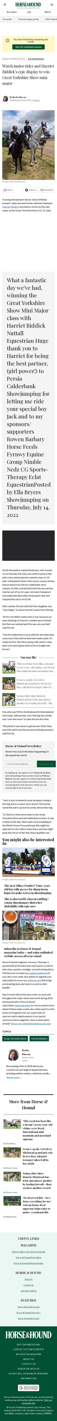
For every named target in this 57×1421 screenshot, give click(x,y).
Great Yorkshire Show (15, 1038)
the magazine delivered (36, 973)
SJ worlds (7, 19)
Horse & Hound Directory (28, 1312)
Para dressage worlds (28, 19)
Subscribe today (23, 1005)
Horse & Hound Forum (28, 1318)
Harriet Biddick (10, 206)
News (37, 100)
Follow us (32, 190)
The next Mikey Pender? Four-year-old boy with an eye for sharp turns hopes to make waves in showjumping (28, 889)
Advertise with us (28, 1368)
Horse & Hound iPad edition (28, 1257)
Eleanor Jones (11, 1168)
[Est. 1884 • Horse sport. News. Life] (28, 5)
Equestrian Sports (13, 59)
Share (9, 190)
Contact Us (29, 1285)
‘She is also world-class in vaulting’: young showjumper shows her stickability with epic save (26, 902)
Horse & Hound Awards (29, 1306)
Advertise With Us (28, 1290)
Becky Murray (19, 97)
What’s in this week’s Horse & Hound (28, 1251)
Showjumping (36, 59)
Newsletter (48, 190)
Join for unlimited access (28, 47)
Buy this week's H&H (28, 1344)
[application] (28, 545)
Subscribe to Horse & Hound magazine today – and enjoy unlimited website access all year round (28, 952)
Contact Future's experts (28, 1349)
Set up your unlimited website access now (31, 1023)
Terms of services (41, 772)
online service (34, 980)
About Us (28, 1279)
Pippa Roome (11, 1217)
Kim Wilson (10, 1143)
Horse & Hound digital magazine (28, 1263)
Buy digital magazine (28, 1354)
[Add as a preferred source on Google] (28, 1388)
